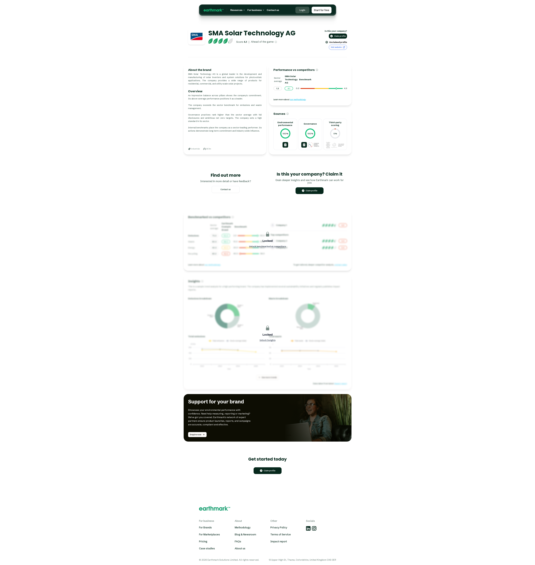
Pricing (203, 541)
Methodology (243, 527)
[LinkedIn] (308, 528)
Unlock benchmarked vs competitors (267, 246)
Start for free (321, 10)
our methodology (298, 99)
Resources (236, 10)
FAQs (238, 541)
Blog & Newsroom (245, 534)
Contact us (273, 10)
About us (240, 548)
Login (302, 10)
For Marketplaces (209, 534)
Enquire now (195, 434)
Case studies (207, 548)
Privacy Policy (278, 527)
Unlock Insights (268, 340)
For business (254, 10)
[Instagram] (314, 528)
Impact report (278, 541)
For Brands (205, 527)
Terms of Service (280, 534)
